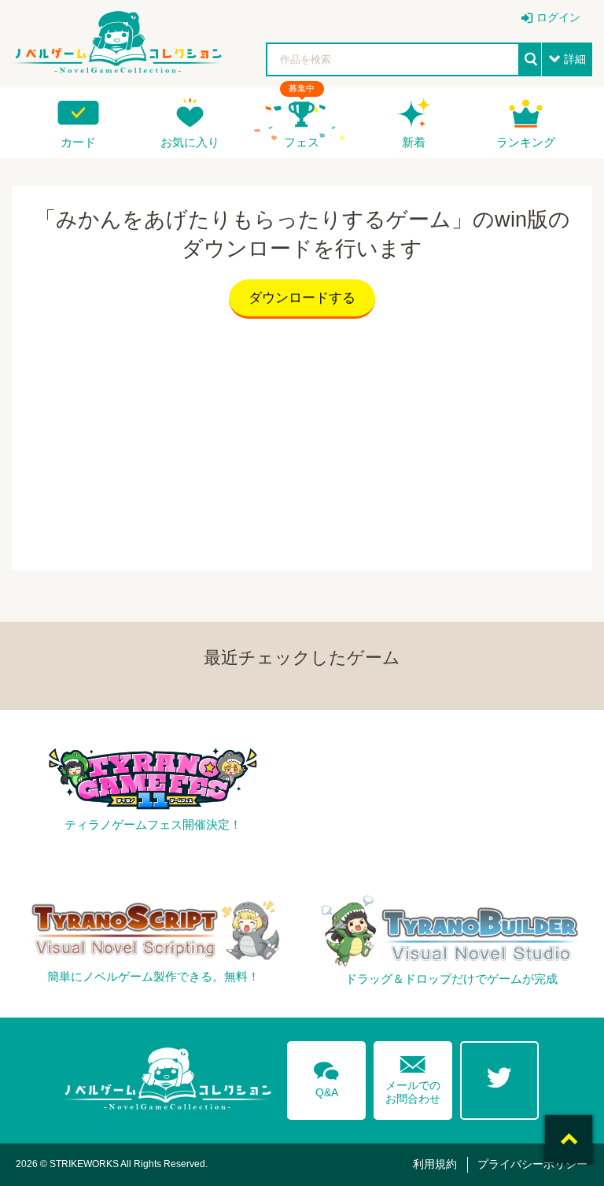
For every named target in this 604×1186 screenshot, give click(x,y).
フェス (301, 142)
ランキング (525, 142)
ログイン (558, 17)
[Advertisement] (302, 441)
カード (78, 142)
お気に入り (189, 142)
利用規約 (435, 1164)
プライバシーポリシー (532, 1164)
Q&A (326, 1077)
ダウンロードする (302, 297)
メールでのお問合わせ (412, 1076)
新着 (413, 142)
